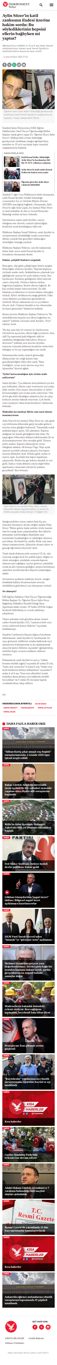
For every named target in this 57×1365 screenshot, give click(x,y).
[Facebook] (34, 1327)
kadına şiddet (27, 708)
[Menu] (51, 5)
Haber (6, 728)
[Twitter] (41, 1327)
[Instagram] (48, 1327)
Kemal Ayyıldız (45, 708)
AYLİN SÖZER (40, 704)
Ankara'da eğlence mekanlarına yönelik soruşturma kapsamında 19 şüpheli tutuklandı (28, 1300)
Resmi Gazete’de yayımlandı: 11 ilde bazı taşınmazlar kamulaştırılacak (26, 1229)
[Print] (24, 65)
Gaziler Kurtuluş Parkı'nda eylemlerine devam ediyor (21, 1157)
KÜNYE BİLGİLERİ (14, 1338)
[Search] (41, 5)
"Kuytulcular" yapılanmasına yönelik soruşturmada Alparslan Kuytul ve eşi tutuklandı (28, 1082)
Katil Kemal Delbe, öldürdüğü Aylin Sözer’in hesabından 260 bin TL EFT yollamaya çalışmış (36, 160)
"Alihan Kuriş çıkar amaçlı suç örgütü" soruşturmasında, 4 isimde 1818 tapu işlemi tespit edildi (28, 755)
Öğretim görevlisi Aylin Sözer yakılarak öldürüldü (35, 183)
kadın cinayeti (10, 708)
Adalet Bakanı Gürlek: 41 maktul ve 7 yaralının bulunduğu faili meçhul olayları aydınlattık (27, 1191)
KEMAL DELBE (9, 712)
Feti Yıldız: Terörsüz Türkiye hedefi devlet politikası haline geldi (26, 866)
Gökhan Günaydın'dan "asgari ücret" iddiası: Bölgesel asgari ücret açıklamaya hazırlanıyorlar (27, 900)
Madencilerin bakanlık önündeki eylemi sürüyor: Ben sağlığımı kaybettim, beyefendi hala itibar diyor (27, 1009)
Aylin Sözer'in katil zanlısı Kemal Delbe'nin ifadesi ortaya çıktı (36, 171)
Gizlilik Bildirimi (36, 1338)
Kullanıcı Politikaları (14, 1343)
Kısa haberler (13, 1122)
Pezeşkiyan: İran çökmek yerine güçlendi (24, 1048)
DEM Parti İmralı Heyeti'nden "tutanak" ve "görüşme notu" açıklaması (28, 938)
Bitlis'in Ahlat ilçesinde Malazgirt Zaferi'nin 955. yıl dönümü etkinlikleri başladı (28, 827)
